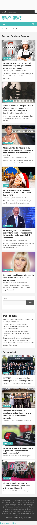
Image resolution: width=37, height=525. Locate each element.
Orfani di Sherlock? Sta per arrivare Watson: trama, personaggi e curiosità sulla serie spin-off (18, 107)
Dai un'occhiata (10, 352)
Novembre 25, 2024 (9, 491)
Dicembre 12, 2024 (9, 383)
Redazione (8, 518)
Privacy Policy (18, 518)
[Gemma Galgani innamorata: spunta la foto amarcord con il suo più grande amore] (18, 262)
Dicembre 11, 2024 (9, 421)
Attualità (7, 58)
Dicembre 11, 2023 (9, 198)
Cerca (5, 298)
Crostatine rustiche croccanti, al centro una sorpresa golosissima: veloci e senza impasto (17, 65)
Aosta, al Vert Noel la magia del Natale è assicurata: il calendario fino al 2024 (17, 192)
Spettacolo (8, 100)
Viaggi (6, 185)
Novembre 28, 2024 (9, 456)
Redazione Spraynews (23, 383)
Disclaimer (27, 518)
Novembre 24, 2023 (9, 240)
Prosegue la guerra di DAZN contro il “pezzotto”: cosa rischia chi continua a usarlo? (16, 333)
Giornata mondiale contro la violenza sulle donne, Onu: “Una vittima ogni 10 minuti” (16, 485)
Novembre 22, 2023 (9, 282)
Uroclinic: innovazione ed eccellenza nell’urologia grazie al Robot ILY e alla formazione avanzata (15, 326)
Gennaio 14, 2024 (8, 71)
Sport (6, 373)
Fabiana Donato (21, 71)
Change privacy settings (8, 523)
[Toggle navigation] (4, 24)
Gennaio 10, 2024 (8, 113)
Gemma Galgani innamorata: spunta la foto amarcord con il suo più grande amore (18, 277)
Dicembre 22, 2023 (9, 158)
